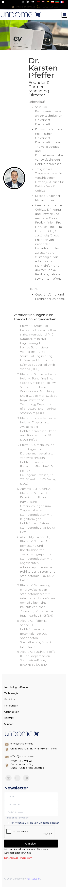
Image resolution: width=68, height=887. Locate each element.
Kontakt (9, 717)
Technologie (11, 693)
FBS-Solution (33, 878)
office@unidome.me (22, 756)
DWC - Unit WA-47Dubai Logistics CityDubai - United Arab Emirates (27, 764)
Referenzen (11, 705)
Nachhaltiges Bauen (16, 687)
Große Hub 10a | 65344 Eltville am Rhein (33, 748)
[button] (64, 14)
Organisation (11, 711)
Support (9, 724)
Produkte (9, 699)
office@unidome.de (21, 743)
